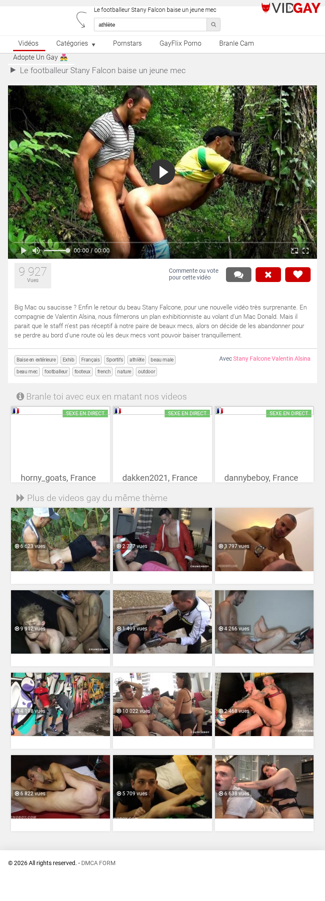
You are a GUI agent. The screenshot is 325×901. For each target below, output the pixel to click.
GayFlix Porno (180, 43)
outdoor (146, 372)
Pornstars (127, 43)
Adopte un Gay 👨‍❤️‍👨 (40, 57)
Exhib (68, 360)
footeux (82, 372)
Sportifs (114, 360)
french (104, 372)
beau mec (27, 372)
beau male (162, 360)
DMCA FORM (98, 863)
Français (90, 360)
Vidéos (28, 43)
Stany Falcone (251, 358)
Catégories (72, 43)
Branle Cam (236, 43)
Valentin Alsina (291, 358)
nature (124, 372)
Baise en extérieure (36, 360)
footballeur (56, 372)
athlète (136, 360)
